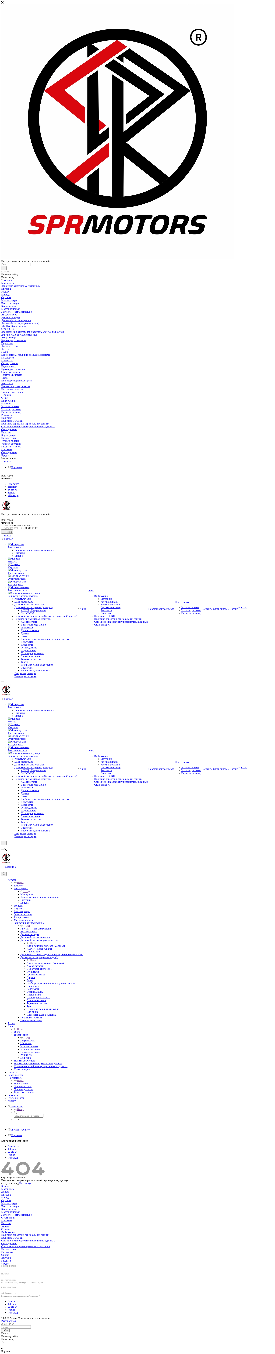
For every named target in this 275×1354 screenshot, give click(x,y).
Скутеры (6, 1200)
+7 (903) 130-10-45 (23, 525)
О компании (8, 1217)
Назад (20, 882)
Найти (5, 1330)
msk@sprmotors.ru (8, 1280)
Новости (6, 1223)
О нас (17, 1032)
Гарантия (6, 1260)
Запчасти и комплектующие (35, 928)
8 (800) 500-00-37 (10, 1269)
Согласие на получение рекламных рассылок (25, 1246)
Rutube (11, 492)
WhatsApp (13, 495)
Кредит (5, 1263)
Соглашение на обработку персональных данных (28, 1240)
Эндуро (5, 1191)
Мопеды (5, 1197)
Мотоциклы (26, 894)
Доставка (6, 1257)
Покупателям (21, 1083)
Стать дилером (9, 1243)
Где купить (7, 1252)
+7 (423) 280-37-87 (29, 528)
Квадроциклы (8, 1209)
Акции (5, 1226)
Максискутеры (9, 1203)
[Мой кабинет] (2, 847)
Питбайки (6, 1194)
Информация (27, 1040)
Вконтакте (13, 484)
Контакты (6, 1220)
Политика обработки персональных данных (25, 1234)
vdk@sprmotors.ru (8, 1293)
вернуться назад (10, 1183)
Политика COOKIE (12, 1237)
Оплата (5, 1255)
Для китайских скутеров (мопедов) (46, 945)
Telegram (12, 486)
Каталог (18, 885)
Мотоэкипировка (10, 1212)
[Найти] (4, 268)
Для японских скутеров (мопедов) (45, 963)
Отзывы (5, 1229)
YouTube (12, 489)
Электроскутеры (10, 1206)
